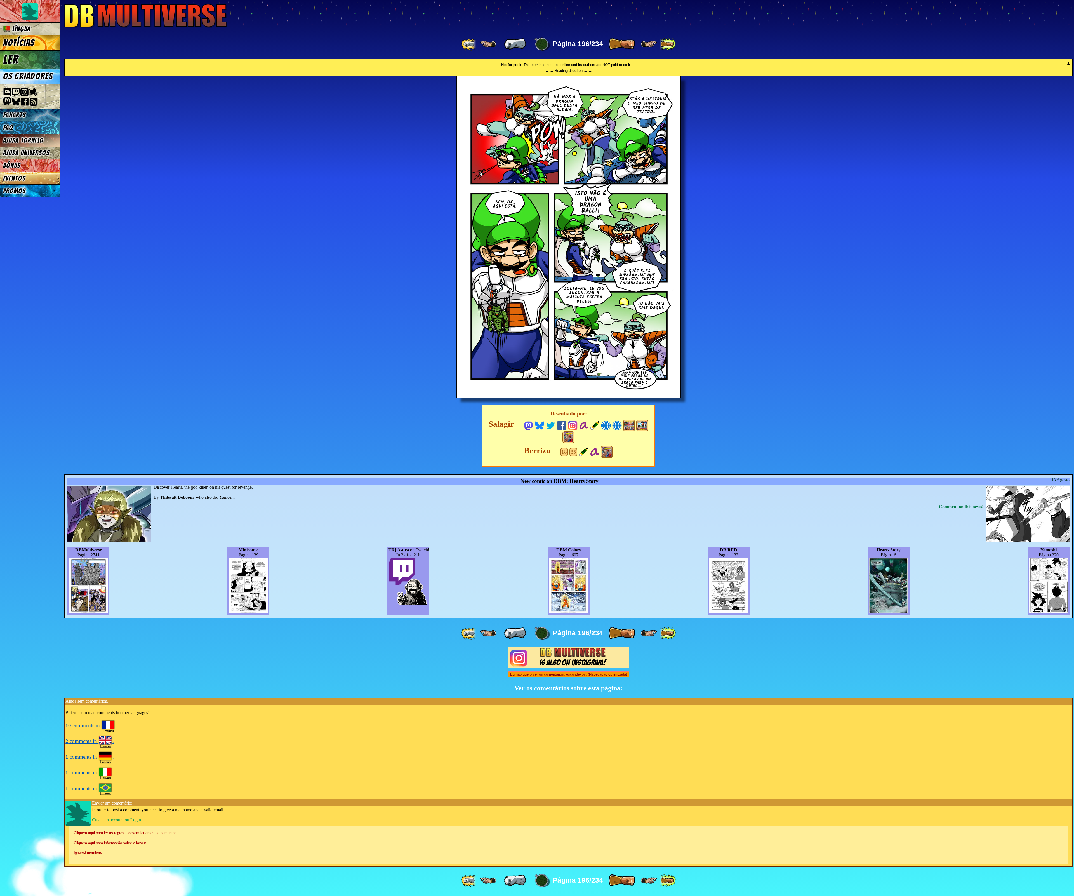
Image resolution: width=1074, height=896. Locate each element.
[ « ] (515, 44)
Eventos (14, 178)
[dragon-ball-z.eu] (606, 425)
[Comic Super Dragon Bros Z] (568, 437)
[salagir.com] (617, 425)
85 (573, 452)
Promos (14, 190)
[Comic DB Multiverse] (629, 425)
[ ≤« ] (488, 44)
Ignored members (88, 852)
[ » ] (622, 44)
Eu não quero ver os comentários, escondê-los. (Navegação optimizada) (568, 674)
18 (564, 452)
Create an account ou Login (116, 819)
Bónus (12, 165)
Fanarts (14, 115)
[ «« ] (469, 44)
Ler (11, 59)
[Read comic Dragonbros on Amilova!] (595, 451)
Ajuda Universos (26, 152)
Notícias (19, 43)
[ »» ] (667, 44)
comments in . (91, 725)
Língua (20, 28)
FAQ (8, 127)
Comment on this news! (961, 506)
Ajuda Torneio (23, 140)
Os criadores (28, 76)
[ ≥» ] (648, 44)
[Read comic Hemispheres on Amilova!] (584, 425)
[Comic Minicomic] (642, 425)
